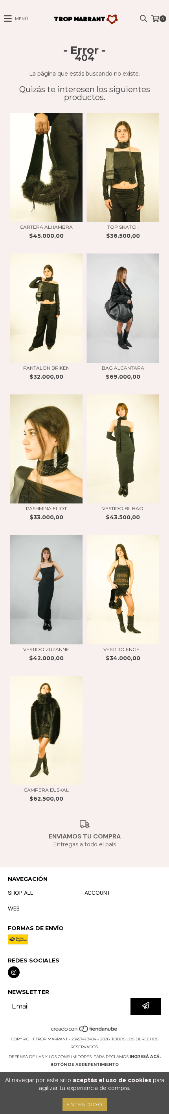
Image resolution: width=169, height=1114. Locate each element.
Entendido (84, 1104)
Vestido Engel (122, 649)
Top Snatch (123, 227)
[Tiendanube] (84, 1031)
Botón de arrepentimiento (84, 1064)
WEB (14, 908)
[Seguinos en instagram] (14, 972)
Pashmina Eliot (46, 508)
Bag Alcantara (123, 368)
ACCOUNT (97, 892)
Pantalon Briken (46, 368)
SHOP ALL (20, 892)
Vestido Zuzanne (46, 649)
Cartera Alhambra (46, 227)
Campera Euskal (46, 790)
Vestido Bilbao (122, 508)
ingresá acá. (145, 1056)
